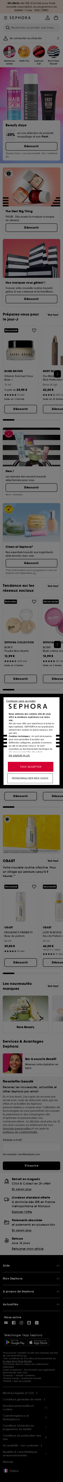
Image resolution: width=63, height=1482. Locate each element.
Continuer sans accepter (21, 700)
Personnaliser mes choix (30, 778)
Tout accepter (30, 766)
